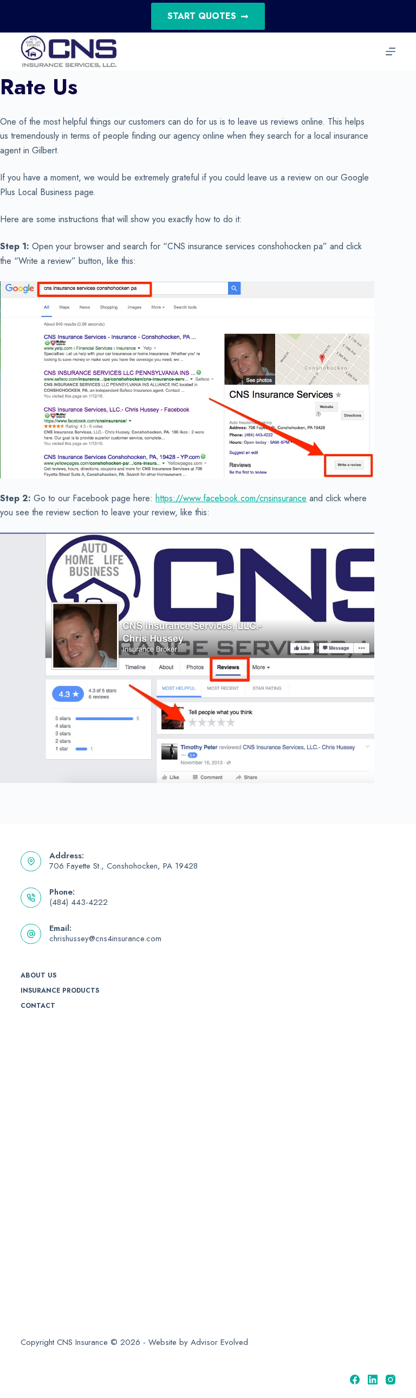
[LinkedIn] (373, 1379)
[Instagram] (390, 1379)
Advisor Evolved (219, 1342)
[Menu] (390, 51)
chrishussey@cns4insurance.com (105, 938)
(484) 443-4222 (78, 902)
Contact (38, 1006)
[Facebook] (355, 1379)
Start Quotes (201, 16)
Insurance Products (60, 991)
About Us (38, 976)
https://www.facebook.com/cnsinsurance (231, 498)
